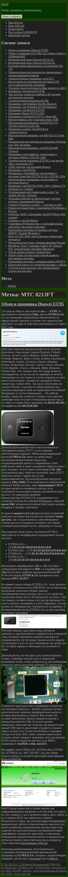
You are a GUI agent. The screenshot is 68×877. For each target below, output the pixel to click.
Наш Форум (15, 22)
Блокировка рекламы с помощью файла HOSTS (36, 261)
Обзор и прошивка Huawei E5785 (28, 50)
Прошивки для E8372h (21, 170)
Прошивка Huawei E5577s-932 (26, 113)
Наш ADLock (16, 25)
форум (54, 858)
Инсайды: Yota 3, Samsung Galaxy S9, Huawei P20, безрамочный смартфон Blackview (35, 247)
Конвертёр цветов (19, 35)
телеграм (35, 858)
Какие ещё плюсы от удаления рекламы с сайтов (37, 264)
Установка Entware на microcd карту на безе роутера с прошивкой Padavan (34, 200)
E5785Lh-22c (9, 867)
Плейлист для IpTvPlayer (23, 220)
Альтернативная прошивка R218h (28, 100)
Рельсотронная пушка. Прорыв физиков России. (37, 242)
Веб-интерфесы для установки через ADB (33, 119)
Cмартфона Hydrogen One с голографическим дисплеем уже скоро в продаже (35, 225)
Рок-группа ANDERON (22, 32)
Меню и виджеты (12, 16)
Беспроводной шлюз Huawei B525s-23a (31, 62)
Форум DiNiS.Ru (11, 759)
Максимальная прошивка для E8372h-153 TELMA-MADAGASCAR (33, 124)
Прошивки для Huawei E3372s (26, 110)
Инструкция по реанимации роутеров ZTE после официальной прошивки (33, 83)
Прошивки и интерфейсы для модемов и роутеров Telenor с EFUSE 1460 (32, 156)
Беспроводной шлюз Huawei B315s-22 (31, 59)
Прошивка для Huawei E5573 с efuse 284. (32, 116)
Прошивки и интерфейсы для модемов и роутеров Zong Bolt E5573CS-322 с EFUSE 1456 (36, 175)
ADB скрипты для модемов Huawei (29, 166)
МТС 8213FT (13, 870)
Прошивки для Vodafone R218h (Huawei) (32, 103)
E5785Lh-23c (25, 867)
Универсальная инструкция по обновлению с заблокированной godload (35, 74)
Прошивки (40, 864)
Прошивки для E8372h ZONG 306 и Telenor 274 (36, 185)
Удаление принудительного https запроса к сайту (37, 88)
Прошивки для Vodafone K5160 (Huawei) (32, 107)
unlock (30, 864)
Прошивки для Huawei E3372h (26, 91)
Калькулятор (15, 29)
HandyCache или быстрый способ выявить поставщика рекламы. (33, 257)
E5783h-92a (54, 864)
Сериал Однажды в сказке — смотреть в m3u (35, 204)
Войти (12, 285)
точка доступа (22, 873)
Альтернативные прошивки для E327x (31, 78)
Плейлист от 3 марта (20, 189)
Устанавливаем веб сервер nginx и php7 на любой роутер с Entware (33, 194)
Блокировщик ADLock (34, 843)
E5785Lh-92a (42, 867)
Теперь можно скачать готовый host (29, 252)
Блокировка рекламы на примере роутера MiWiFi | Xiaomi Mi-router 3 (33, 232)
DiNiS (5, 4)
